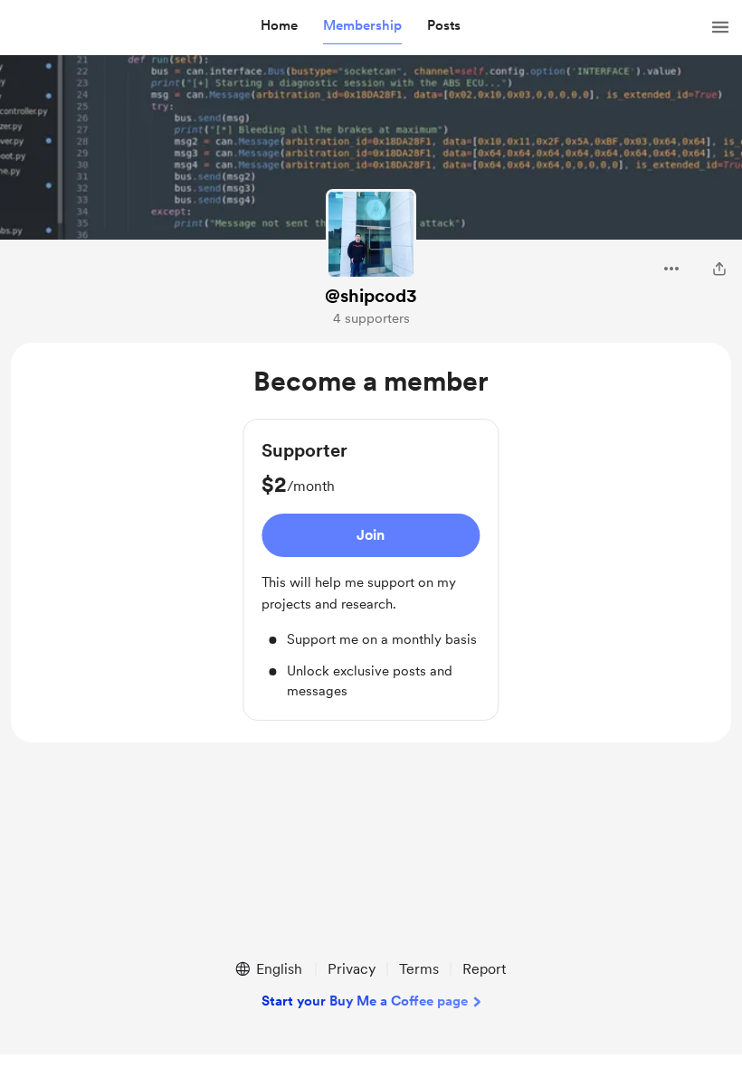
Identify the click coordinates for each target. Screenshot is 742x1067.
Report (484, 968)
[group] (370, 570)
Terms (419, 968)
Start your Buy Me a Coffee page (365, 1001)
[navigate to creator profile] (371, 234)
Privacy (352, 968)
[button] (279, 26)
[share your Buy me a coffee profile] (719, 268)
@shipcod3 (371, 296)
